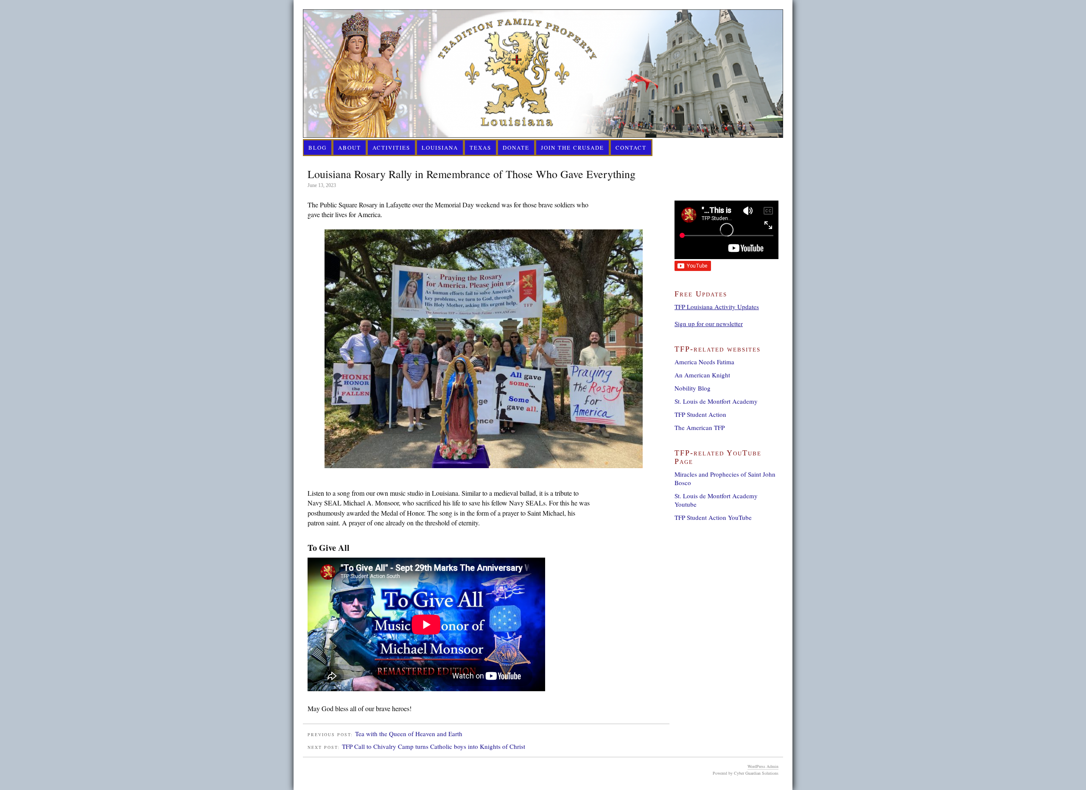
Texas (480, 147)
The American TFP (700, 427)
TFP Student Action (700, 414)
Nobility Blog (693, 388)
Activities (391, 147)
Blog (317, 147)
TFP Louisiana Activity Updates (717, 306)
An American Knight (702, 375)
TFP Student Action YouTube (713, 517)
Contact (631, 147)
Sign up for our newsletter (709, 323)
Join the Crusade (572, 147)
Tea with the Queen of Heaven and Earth (408, 733)
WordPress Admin (762, 766)
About (349, 147)
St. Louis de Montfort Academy (716, 401)
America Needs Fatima (704, 361)
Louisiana (440, 147)
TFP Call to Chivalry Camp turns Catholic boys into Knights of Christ (433, 746)
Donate (516, 147)
